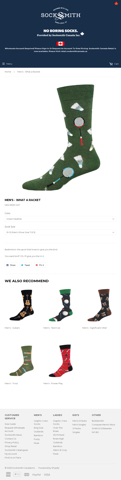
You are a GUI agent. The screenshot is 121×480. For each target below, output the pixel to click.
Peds (36, 443)
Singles (76, 432)
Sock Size (10, 226)
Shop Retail (11, 446)
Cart (116, 64)
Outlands (38, 431)
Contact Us (10, 438)
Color (7, 213)
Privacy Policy (12, 442)
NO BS (95, 432)
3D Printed (58, 435)
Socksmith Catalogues (16, 450)
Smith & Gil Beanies (102, 428)
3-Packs (76, 428)
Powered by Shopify (48, 468)
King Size (38, 427)
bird (42, 256)
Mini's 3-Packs (79, 421)
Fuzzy (37, 439)
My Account (11, 454)
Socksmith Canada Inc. (24, 468)
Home (8, 71)
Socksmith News (13, 435)
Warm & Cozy (60, 450)
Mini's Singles (79, 424)
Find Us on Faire (13, 457)
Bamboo (38, 435)
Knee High (58, 438)
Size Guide (10, 424)
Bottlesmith (98, 421)
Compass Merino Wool (103, 424)
